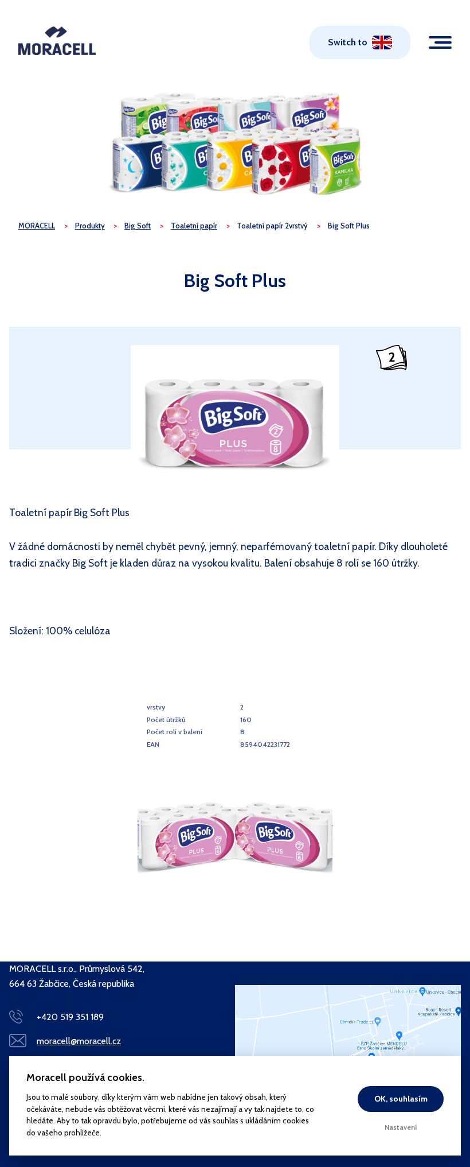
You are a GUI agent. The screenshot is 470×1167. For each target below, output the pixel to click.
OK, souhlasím (401, 1099)
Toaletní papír (194, 226)
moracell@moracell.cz (79, 1041)
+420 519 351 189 (70, 1016)
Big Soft (137, 226)
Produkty (90, 226)
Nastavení (401, 1127)
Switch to (347, 42)
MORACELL (36, 226)
